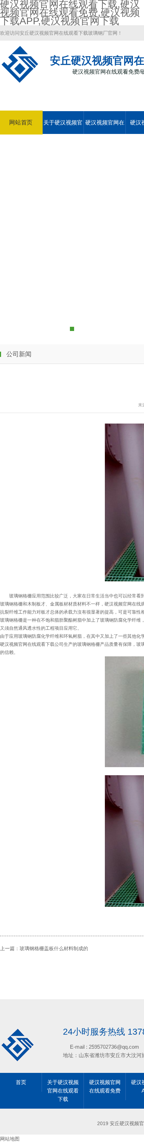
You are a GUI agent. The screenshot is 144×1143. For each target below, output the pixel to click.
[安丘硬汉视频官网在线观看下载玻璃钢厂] (19, 79)
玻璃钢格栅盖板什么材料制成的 (54, 948)
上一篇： (10, 948)
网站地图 (10, 1139)
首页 (21, 1082)
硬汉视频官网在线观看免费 (104, 127)
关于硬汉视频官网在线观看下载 (62, 127)
